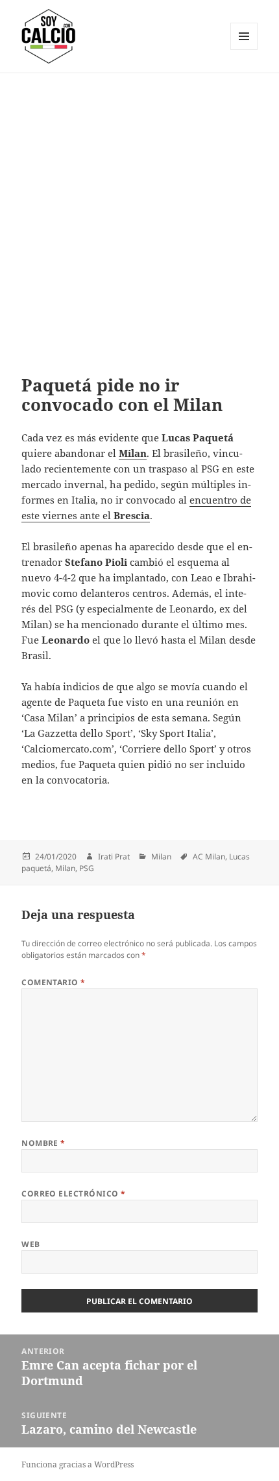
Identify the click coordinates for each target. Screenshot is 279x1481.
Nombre (43, 1143)
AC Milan (209, 856)
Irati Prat (114, 856)
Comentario (53, 982)
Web (30, 1244)
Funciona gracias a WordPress (77, 1464)
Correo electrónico (73, 1193)
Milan (161, 856)
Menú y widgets (244, 49)
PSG (86, 868)
